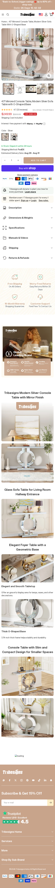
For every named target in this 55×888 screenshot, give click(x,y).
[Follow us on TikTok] (39, 780)
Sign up (24, 200)
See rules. (44, 200)
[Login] (46, 14)
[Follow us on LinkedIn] (45, 780)
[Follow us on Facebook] (9, 780)
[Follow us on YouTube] (33, 780)
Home (4, 22)
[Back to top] (49, 869)
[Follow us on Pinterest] (27, 780)
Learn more (30, 192)
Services (6, 841)
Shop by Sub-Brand (12, 859)
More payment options (27, 175)
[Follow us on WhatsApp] (3, 780)
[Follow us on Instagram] (21, 780)
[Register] (50, 802)
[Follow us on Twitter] (15, 780)
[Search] (7, 14)
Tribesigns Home (11, 831)
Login (34, 200)
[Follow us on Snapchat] (51, 780)
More (4, 850)
